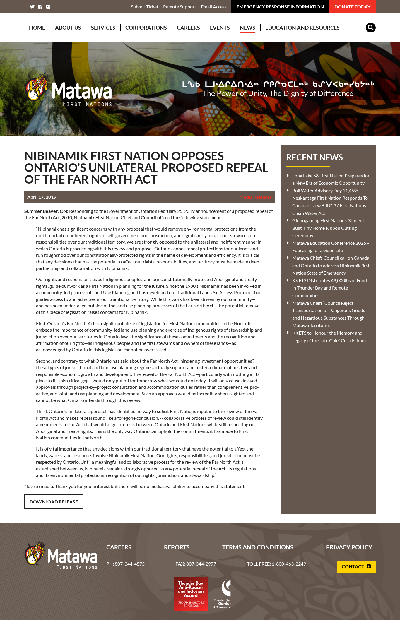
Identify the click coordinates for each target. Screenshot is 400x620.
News (247, 27)
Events (220, 27)
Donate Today (352, 6)
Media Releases (255, 197)
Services (103, 27)
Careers (188, 27)
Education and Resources (302, 27)
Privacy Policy (349, 547)
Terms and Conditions (257, 547)
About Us (68, 27)
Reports (177, 547)
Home (37, 27)
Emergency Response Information (280, 6)
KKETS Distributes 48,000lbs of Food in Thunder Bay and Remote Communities (329, 288)
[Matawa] (68, 88)
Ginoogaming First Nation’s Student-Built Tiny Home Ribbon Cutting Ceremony (329, 227)
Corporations (146, 27)
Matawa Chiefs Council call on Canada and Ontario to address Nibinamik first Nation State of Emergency (331, 265)
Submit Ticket (144, 6)
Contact (353, 566)
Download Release (54, 501)
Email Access (214, 6)
